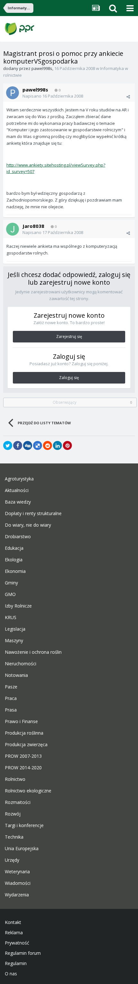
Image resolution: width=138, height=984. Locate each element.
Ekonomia (15, 571)
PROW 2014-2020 (23, 768)
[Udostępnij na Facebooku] (17, 445)
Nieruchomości (20, 664)
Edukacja (14, 548)
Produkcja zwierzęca (26, 744)
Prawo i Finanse (21, 721)
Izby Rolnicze (18, 606)
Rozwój (13, 814)
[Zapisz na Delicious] (37, 445)
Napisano (52, 96)
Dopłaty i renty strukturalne (33, 513)
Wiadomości (17, 883)
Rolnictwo (15, 779)
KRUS (10, 617)
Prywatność (17, 943)
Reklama (14, 932)
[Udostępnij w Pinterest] (67, 445)
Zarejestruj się (69, 336)
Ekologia (13, 560)
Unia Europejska (22, 848)
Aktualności (17, 490)
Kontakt (13, 922)
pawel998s (41, 68)
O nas (11, 973)
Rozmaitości (17, 802)
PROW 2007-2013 (23, 756)
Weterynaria (17, 872)
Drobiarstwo (18, 536)
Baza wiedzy (18, 502)
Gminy (11, 583)
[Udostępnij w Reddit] (47, 445)
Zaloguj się (69, 377)
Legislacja (15, 629)
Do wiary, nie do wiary (28, 525)
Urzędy (12, 860)
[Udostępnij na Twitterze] (7, 445)
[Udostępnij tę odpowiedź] (128, 96)
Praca (11, 698)
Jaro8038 (33, 226)
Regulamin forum (23, 953)
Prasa (11, 710)
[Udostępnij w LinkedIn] (57, 445)
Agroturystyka (19, 479)
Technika (14, 837)
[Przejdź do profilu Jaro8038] (12, 229)
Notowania (16, 675)
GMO (10, 594)
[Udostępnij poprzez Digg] (27, 445)
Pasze (11, 687)
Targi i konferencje (24, 825)
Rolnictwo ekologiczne (28, 791)
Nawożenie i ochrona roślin (33, 652)
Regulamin (16, 963)
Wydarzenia (17, 895)
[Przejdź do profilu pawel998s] (12, 92)
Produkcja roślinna (24, 733)
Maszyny (14, 640)
